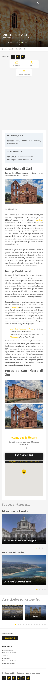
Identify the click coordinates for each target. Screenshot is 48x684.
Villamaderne (14, 337)
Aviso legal (6, 658)
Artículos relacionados (24, 74)
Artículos (11, 49)
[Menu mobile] (43, 3)
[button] (24, 472)
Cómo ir (31, 65)
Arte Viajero (12, 4)
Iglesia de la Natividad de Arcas (21, 329)
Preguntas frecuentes (10, 653)
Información (16, 65)
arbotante (15, 307)
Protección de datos (9, 661)
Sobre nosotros (7, 650)
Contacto (5, 656)
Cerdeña (39, 220)
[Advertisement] (24, 103)
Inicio (5, 49)
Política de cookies (8, 664)
